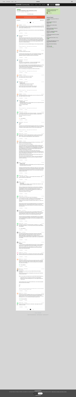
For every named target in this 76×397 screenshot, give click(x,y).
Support (12, 1)
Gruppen (40, 4)
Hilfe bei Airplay (49, 46)
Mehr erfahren (8, 1)
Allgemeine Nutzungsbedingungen (32, 314)
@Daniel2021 (20, 36)
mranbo (20, 252)
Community (17, 7)
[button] (52, 4)
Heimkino (39, 7)
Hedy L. (20, 162)
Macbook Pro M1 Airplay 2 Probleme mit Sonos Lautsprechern (52, 28)
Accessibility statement (45, 314)
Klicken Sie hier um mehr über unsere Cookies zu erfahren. (59, 391)
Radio (15, 1)
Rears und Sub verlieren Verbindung (51, 43)
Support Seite (43, 4)
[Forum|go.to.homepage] (23, 4)
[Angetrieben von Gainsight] (38, 313)
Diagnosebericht (39, 277)
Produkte (4, 1)
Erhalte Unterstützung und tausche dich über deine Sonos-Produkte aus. (28, 7)
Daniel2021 (20, 50)
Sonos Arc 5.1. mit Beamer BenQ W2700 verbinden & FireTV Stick (52, 32)
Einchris (20, 259)
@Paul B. (20, 123)
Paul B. (20, 133)
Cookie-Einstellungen (39, 314)
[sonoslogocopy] (38, 1)
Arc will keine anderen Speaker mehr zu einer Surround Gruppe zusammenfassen (53, 41)
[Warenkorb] (72, 1)
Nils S (19, 268)
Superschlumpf (21, 35)
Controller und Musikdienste (50, 47)
